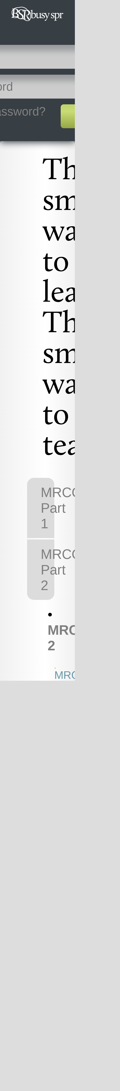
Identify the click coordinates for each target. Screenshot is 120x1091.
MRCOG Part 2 (47, 570)
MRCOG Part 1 (47, 508)
